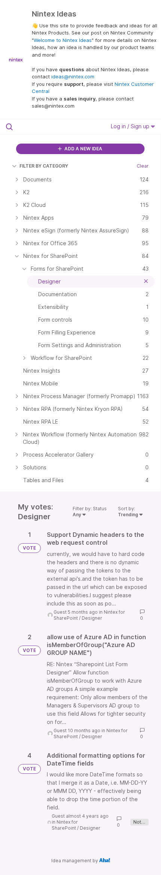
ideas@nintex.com (72, 76)
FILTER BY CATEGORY (43, 166)
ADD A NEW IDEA (82, 148)
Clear (143, 166)
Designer (92, 618)
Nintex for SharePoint (65, 825)
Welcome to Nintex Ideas (63, 40)
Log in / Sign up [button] (131, 126)
